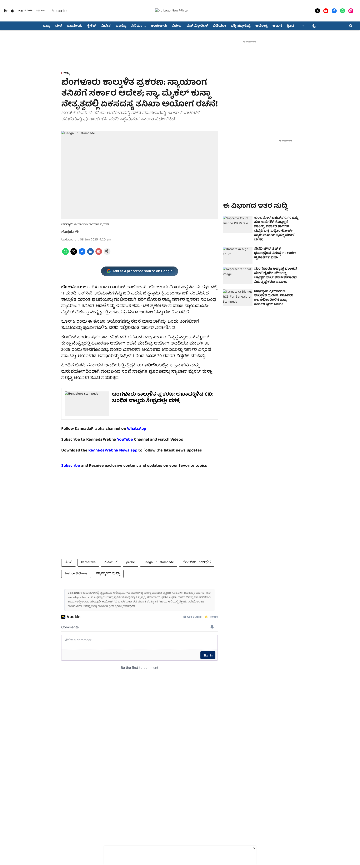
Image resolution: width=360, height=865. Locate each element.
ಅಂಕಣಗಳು (159, 26)
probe (130, 562)
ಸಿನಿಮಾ (136, 26)
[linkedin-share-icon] (90, 254)
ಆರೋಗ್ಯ (261, 26)
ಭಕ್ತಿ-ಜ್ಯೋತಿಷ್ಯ (240, 26)
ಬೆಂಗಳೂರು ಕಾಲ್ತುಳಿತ (196, 562)
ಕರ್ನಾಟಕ (111, 562)
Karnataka (88, 562)
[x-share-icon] (73, 254)
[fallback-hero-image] (237, 224)
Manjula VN (70, 232)
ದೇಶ (58, 26)
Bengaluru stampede (159, 562)
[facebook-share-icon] (82, 254)
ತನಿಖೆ (68, 562)
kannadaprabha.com (79, 597)
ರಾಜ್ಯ (46, 26)
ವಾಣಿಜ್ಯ (121, 26)
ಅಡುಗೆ (277, 26)
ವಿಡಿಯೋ (219, 26)
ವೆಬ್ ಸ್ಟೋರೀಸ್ (197, 26)
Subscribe (59, 11)
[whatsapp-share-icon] (65, 254)
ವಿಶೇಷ (176, 26)
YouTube (125, 439)
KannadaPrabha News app (112, 450)
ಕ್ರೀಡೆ (290, 26)
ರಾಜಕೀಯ (74, 26)
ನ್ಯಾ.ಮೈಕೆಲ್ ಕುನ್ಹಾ (108, 574)
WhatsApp (136, 428)
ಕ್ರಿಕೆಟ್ (91, 26)
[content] (133, 439)
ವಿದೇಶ (106, 26)
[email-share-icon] (98, 254)
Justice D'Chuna (76, 574)
